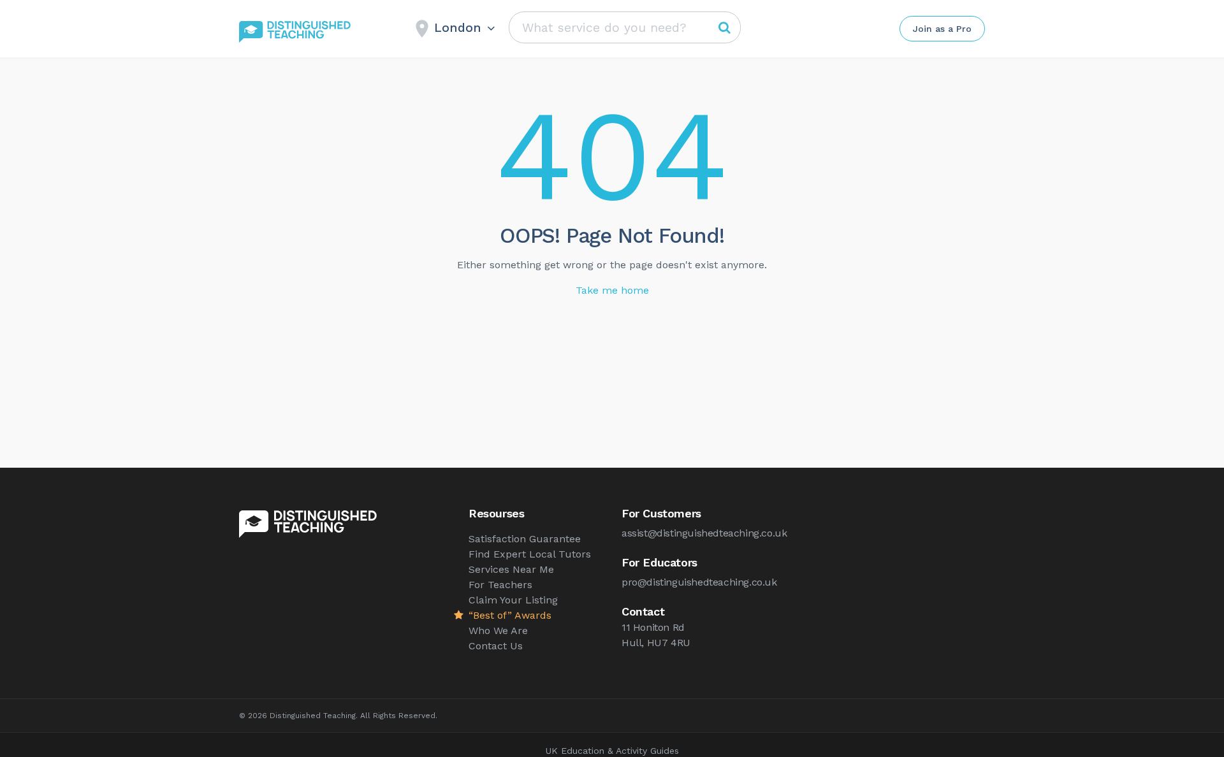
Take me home (612, 290)
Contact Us (496, 646)
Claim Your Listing (513, 600)
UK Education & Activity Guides (612, 751)
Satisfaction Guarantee (525, 539)
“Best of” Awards (510, 615)
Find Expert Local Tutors (530, 554)
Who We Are (498, 630)
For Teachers (500, 585)
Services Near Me (511, 569)
